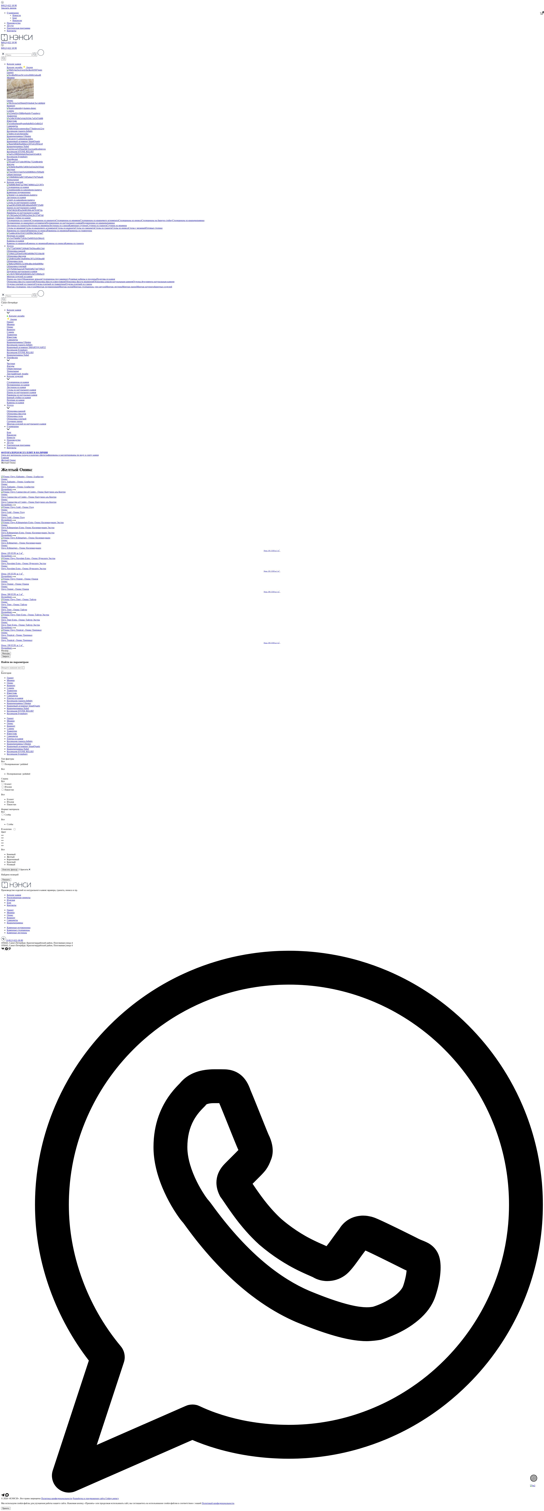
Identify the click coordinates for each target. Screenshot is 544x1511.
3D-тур (10, 25)
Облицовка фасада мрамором (79, 281)
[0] (541, 13)
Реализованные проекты (18, 897)
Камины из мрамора (37, 243)
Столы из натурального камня (21, 390)
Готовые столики (154, 228)
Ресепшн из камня (15, 400)
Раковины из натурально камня (22, 395)
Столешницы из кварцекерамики (188, 220)
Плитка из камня (15, 698)
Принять (5, 1508)
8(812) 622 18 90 (9, 5)
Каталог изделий (15, 182)
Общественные (14, 368)
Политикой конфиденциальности (218, 1503)
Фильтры (6, 653)
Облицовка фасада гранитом (21, 281)
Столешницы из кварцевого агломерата (99, 220)
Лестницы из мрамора (38, 225)
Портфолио (12, 159)
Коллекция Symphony (17, 350)
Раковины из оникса (37, 230)
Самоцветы (12, 340)
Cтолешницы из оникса (129, 220)
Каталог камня (14, 64)
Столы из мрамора (16, 228)
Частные (11, 363)
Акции (13, 319)
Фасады (10, 366)
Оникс (10, 327)
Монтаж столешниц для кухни (21, 287)
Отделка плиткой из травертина (49, 284)
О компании (13, 13)
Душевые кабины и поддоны (82, 279)
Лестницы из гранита (17, 225)
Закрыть (5, 656)
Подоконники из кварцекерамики (98, 223)
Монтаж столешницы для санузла (89, 287)
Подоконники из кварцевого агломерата (26, 223)
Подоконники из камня (18, 385)
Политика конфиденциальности (56, 1498)
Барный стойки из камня (19, 397)
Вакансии (17, 20)
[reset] (2, 671)
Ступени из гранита (97, 225)
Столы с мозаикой (137, 228)
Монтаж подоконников (47, 287)
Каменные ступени (78, 225)
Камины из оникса (56, 243)
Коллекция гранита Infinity (20, 345)
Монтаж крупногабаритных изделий (154, 287)
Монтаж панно (129, 287)
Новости (16, 15)
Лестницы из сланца (59, 225)
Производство (14, 23)
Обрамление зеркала (32, 279)
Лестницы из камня (16, 387)
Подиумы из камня (105, 279)
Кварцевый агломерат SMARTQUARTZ (26, 347)
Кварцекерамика (15, 923)
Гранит (10, 322)
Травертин (12, 334)
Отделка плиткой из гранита (20, 284)
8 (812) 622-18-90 (15, 940)
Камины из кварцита (17, 243)
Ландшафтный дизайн (17, 374)
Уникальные (13, 371)
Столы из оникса (120, 228)
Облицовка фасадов (16, 413)
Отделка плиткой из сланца (78, 284)
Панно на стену (14, 279)
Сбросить (23, 869)
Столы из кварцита (66, 228)
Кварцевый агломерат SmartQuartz (23, 706)
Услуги (10, 246)
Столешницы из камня (18, 382)
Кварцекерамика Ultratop (19, 342)
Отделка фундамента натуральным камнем (153, 281)
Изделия (11, 900)
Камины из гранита (74, 243)
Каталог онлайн (15, 67)
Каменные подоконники (18, 927)
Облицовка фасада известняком (50, 281)
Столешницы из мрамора (68, 220)
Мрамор (11, 324)
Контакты (11, 30)
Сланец (10, 332)
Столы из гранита (103, 228)
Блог (14, 18)
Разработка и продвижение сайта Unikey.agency (96, 1498)
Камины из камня (15, 402)
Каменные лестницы (17, 932)
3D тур (10, 442)
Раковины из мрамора (57, 230)
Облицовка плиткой (16, 419)
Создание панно (15, 421)
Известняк (12, 337)
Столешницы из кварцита (43, 220)
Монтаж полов (66, 287)
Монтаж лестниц (114, 287)
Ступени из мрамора (117, 225)
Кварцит (11, 329)
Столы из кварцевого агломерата (41, 228)
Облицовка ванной (16, 411)
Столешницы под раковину (55, 279)
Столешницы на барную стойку (156, 220)
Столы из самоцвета (85, 228)
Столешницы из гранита (19, 220)
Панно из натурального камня (21, 392)
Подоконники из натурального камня (64, 223)
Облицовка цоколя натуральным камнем (113, 281)
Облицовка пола (15, 416)
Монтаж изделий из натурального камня (26, 424)
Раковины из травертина (80, 230)
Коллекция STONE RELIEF (20, 352)
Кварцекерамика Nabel (18, 355)
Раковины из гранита (17, 230)
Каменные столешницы (18, 930)
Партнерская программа (18, 28)
